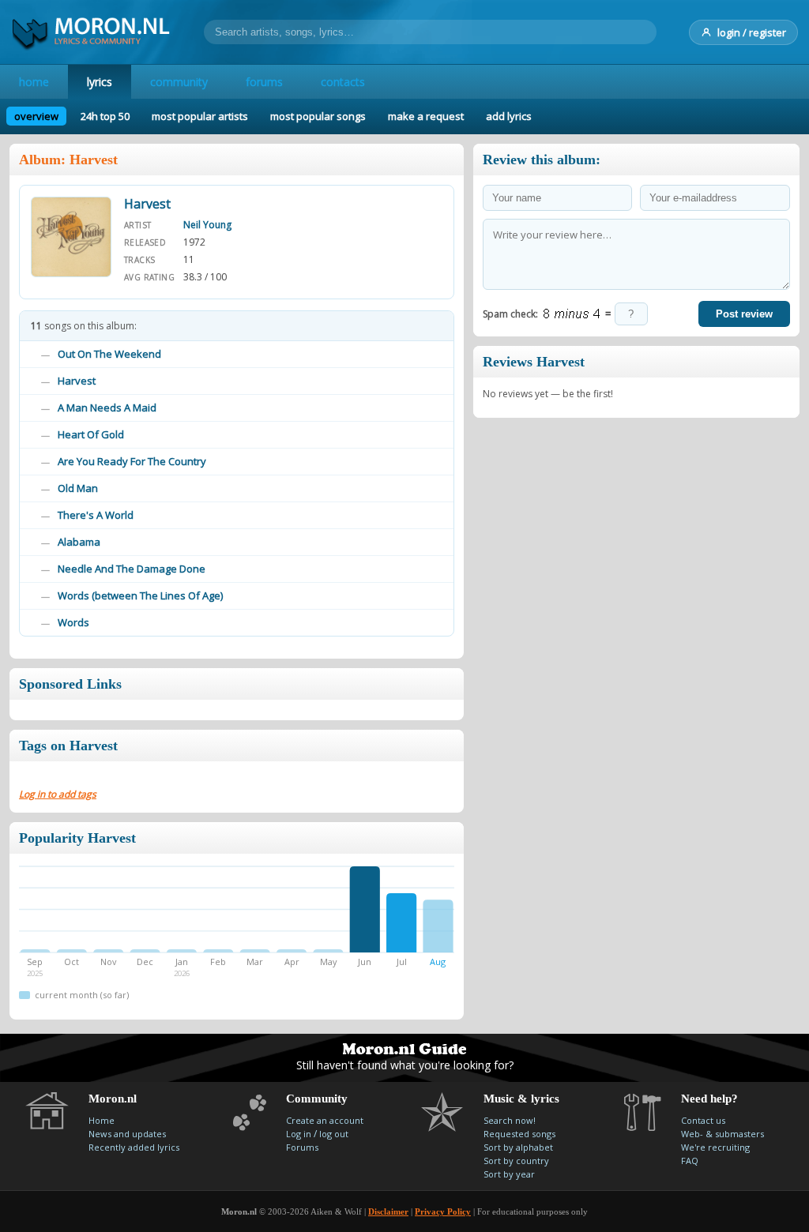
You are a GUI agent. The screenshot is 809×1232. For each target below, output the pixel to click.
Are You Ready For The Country (132, 461)
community (179, 81)
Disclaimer (388, 1211)
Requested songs (519, 1134)
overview (36, 116)
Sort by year (509, 1174)
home (34, 81)
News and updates (127, 1134)
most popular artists (200, 116)
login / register (751, 32)
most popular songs (318, 116)
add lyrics (509, 116)
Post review (744, 314)
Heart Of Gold (91, 434)
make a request (426, 116)
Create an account (324, 1120)
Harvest (77, 381)
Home (101, 1120)
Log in (298, 1134)
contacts (343, 81)
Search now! (510, 1120)
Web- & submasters (722, 1134)
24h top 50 (105, 116)
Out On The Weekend (109, 354)
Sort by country (516, 1160)
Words (73, 622)
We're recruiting (715, 1147)
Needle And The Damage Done (131, 569)
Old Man (78, 488)
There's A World (96, 515)
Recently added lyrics (133, 1147)
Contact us (703, 1120)
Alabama (79, 542)
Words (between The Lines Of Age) (140, 595)
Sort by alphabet (518, 1147)
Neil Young (207, 224)
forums (264, 81)
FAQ (689, 1160)
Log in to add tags (57, 794)
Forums (302, 1147)
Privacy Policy (443, 1211)
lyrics (99, 81)
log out (333, 1134)
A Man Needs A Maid (107, 407)
